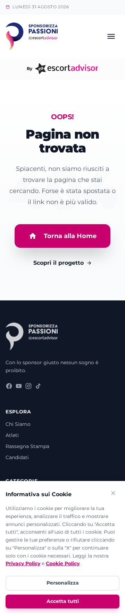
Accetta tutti (63, 601)
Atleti (12, 435)
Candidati (17, 457)
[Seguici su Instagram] (28, 387)
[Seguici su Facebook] (9, 387)
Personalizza (63, 583)
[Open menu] (111, 36)
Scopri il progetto (58, 263)
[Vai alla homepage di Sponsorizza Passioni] (32, 36)
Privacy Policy (23, 563)
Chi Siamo (18, 424)
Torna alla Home (70, 236)
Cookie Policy (63, 563)
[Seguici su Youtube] (18, 387)
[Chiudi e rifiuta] (113, 494)
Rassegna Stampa (27, 446)
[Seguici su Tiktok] (38, 387)
